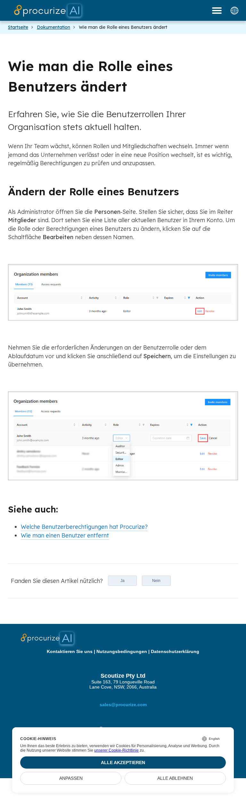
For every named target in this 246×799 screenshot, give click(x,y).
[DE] (234, 10)
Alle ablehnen (175, 778)
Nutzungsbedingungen (121, 651)
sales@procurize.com (123, 704)
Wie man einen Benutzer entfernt (65, 535)
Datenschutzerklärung (175, 651)
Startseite (18, 27)
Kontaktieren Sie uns (70, 651)
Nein (156, 580)
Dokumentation (53, 27)
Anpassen (71, 778)
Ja (122, 580)
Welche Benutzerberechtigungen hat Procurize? (84, 526)
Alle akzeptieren (123, 762)
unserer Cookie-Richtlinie (116, 750)
